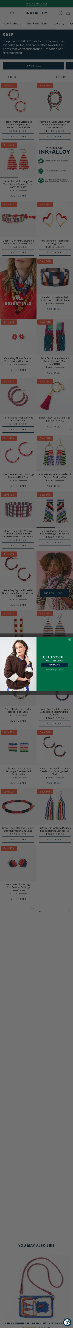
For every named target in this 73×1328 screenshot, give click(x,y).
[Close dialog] (70, 639)
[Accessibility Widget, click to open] (67, 1322)
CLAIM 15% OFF (54, 665)
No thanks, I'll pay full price (54, 669)
